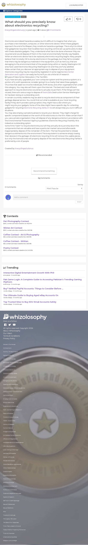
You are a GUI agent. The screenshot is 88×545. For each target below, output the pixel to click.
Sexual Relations (8, 508)
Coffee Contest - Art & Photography (21, 234)
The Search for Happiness (11, 522)
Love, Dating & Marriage (10, 450)
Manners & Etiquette (9, 453)
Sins (4, 511)
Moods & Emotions (9, 460)
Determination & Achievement (12, 391)
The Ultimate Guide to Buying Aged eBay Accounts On (30, 295)
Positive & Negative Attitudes (12, 493)
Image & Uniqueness (9, 431)
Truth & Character (8, 533)
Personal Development (10, 486)
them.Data (47, 92)
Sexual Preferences (9, 504)
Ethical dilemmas (8, 402)
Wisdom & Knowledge (10, 540)
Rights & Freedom (8, 497)
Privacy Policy (9, 338)
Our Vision (7, 333)
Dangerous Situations (10, 381)
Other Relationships (9, 468)
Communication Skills (10, 373)
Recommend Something (44, 171)
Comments (55, 30)
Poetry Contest (11, 248)
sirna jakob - (7, 275)
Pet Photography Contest (16, 221)
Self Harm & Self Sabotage (11, 500)
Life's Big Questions (9, 446)
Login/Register (76, 5)
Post (79, 202)
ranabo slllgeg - (8, 291)
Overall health (7, 471)
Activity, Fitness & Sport (10, 351)
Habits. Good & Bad (9, 420)
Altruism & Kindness (9, 359)
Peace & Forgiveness (9, 479)
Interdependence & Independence (13, 442)
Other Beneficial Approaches (12, 464)
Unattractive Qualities (10, 537)
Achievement (7, 348)
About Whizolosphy (11, 331)
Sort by (80, 185)
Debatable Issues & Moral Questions (14, 388)
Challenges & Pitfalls (9, 366)
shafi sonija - (7, 284)
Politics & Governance (12, 17)
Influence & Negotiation (10, 439)
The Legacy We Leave (9, 519)
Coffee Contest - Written (15, 241)
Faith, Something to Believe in (12, 410)
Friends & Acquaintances (10, 417)
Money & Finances (8, 457)
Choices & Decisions (9, 370)
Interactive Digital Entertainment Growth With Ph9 (28, 273)
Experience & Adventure (10, 406)
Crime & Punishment (9, 377)
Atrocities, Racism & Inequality (12, 362)
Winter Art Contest (12, 228)
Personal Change (8, 482)
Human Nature (8, 428)
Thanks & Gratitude (9, 515)
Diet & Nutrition (8, 395)
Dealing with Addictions (10, 384)
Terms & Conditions (11, 336)
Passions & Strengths (9, 475)
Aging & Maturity (8, 355)
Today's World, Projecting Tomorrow (14, 529)
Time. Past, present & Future (12, 526)
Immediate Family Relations (12, 435)
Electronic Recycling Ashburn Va (38, 108)
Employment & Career (10, 399)
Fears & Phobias (8, 413)
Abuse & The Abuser (9, 344)
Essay (23, 17)
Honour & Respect (8, 424)
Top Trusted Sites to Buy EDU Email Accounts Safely (29, 302)
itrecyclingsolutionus (14, 30)
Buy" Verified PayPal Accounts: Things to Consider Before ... (33, 288)
